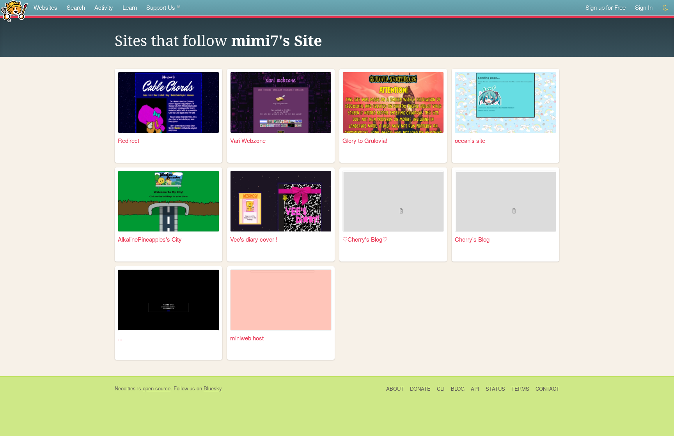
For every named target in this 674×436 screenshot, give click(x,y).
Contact (547, 388)
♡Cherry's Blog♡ (364, 239)
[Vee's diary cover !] (281, 201)
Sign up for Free (605, 7)
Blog (458, 388)
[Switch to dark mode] (665, 7)
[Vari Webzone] (281, 102)
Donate (420, 388)
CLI (441, 388)
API (475, 388)
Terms (520, 388)
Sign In (644, 7)
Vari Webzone (248, 140)
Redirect (128, 140)
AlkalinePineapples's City (150, 239)
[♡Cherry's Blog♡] (393, 201)
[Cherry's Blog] (505, 201)
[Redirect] (168, 102)
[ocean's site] (505, 102)
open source (156, 388)
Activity (103, 7)
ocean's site (470, 140)
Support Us (160, 7)
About (395, 388)
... (120, 338)
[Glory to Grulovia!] (393, 102)
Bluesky (213, 388)
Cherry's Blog (472, 239)
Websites (45, 7)
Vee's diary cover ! (253, 239)
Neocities (125, 388)
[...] (168, 300)
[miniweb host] (281, 300)
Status (495, 388)
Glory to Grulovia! (364, 140)
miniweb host (247, 338)
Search (76, 7)
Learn (129, 7)
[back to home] (14, 11)
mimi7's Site (276, 41)
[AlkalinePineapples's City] (168, 201)
